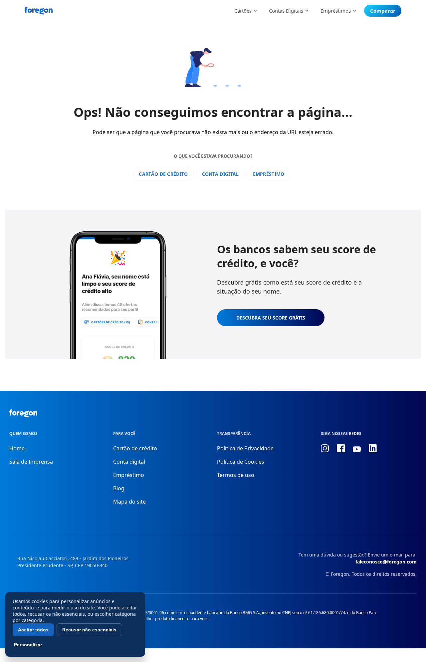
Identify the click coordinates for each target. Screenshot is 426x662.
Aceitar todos (33, 629)
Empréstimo (269, 174)
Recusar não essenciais (89, 629)
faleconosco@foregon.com (386, 561)
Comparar (382, 10)
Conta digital (220, 174)
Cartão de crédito (163, 174)
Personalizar (28, 644)
